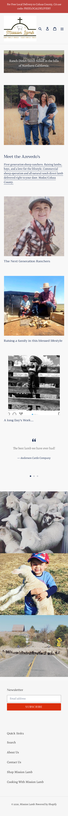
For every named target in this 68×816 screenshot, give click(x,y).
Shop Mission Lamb (19, 772)
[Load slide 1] (30, 476)
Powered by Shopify (46, 804)
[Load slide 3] (37, 476)
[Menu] (62, 28)
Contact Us (14, 762)
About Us (13, 752)
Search (11, 742)
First (7, 164)
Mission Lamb (27, 804)
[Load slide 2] (34, 476)
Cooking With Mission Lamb (25, 782)
